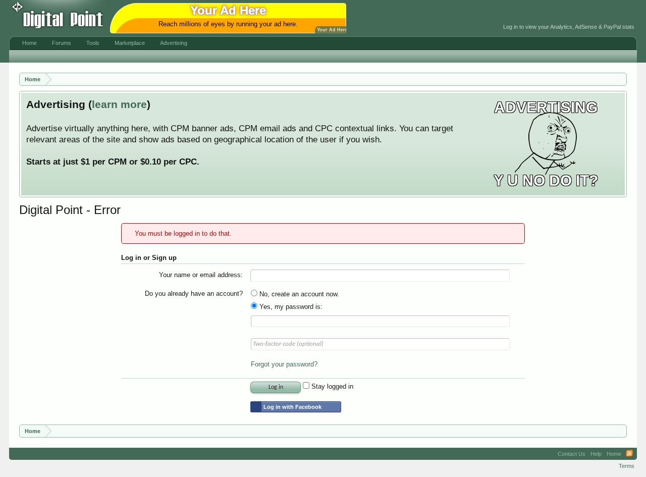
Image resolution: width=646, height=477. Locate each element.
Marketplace (130, 43)
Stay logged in (331, 386)
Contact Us (571, 454)
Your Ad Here (332, 29)
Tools (92, 43)
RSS (629, 454)
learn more (119, 104)
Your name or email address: (201, 275)
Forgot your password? (284, 364)
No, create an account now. (298, 294)
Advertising (173, 43)
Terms (626, 466)
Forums (61, 43)
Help (596, 454)
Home (29, 43)
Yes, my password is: (289, 306)
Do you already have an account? (194, 293)
